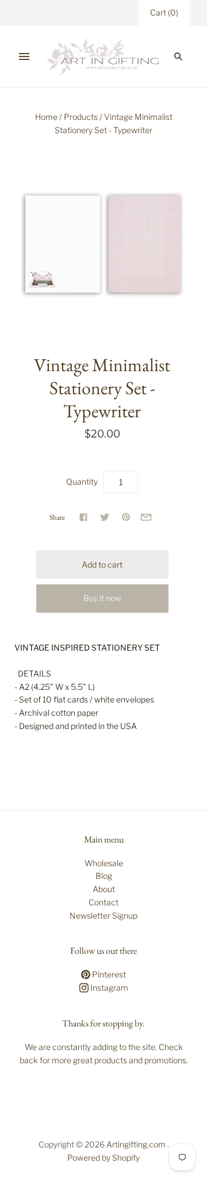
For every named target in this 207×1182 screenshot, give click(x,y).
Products (81, 117)
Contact (103, 902)
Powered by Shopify (103, 1157)
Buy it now (102, 598)
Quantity (82, 481)
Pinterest (108, 974)
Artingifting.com (136, 1144)
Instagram (108, 987)
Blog (103, 876)
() (164, 12)
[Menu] (24, 56)
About (104, 889)
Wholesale (104, 863)
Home (46, 117)
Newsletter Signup (103, 915)
